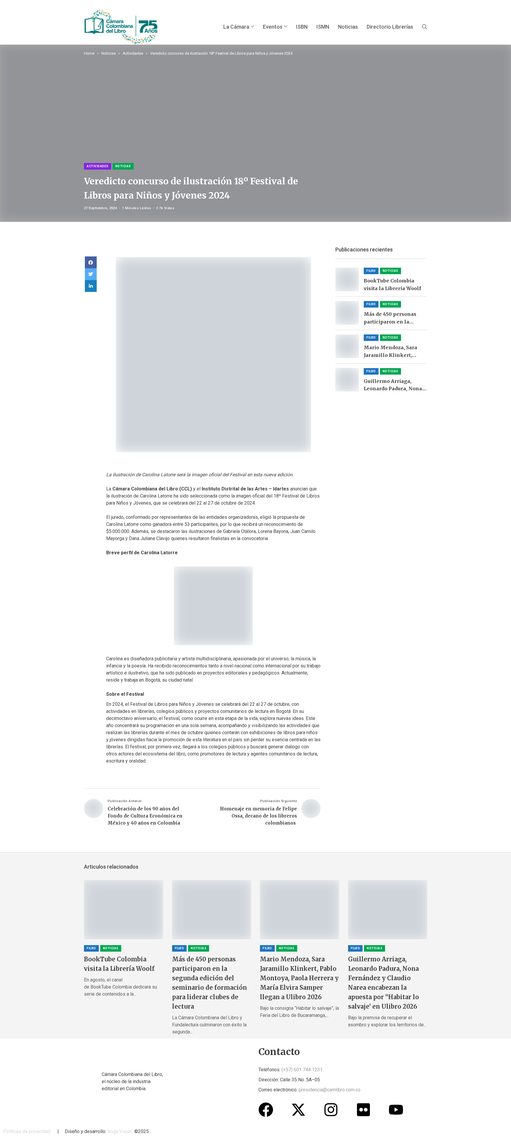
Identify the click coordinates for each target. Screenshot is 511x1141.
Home (89, 53)
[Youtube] (396, 1109)
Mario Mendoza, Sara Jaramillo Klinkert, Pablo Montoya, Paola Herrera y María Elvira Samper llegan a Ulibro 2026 (393, 351)
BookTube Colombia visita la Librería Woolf (393, 284)
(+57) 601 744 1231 (302, 1069)
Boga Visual (119, 1131)
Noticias (108, 53)
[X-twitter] (298, 1109)
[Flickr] (363, 1109)
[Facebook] (265, 1109)
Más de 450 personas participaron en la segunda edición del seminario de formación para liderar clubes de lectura (394, 318)
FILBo (371, 270)
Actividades (133, 53)
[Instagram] (331, 1109)
